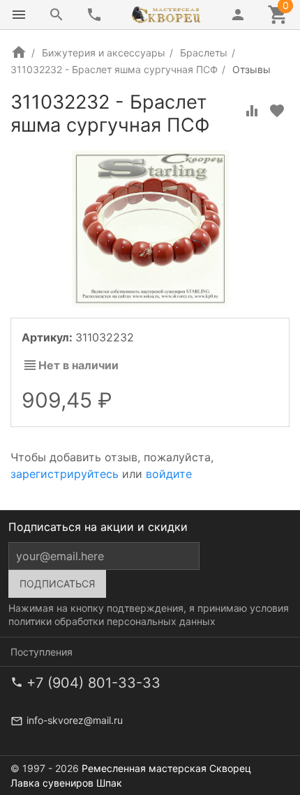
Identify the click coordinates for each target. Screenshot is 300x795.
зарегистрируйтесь (64, 474)
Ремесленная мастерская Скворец (166, 768)
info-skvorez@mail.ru (75, 720)
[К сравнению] (251, 110)
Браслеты (203, 53)
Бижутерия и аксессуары (103, 53)
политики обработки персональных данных (112, 621)
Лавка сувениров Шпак (66, 783)
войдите (169, 474)
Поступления (41, 652)
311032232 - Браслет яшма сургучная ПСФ (114, 69)
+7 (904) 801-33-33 (93, 682)
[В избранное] (277, 110)
